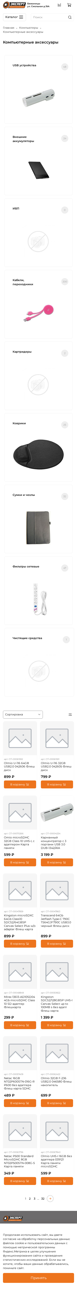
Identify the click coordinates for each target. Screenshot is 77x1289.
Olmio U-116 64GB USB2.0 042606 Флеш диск (19, 766)
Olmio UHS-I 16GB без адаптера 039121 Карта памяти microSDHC (56, 1161)
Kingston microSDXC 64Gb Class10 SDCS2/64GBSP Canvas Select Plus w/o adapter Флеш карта (20, 922)
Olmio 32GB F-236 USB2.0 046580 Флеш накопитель (56, 1081)
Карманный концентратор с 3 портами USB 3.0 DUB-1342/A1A (53, 843)
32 (42, 1198)
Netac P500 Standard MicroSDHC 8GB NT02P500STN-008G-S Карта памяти (19, 1161)
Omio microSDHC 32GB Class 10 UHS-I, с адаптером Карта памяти (19, 843)
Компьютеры (28, 27)
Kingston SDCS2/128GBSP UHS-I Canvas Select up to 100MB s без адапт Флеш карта (56, 1003)
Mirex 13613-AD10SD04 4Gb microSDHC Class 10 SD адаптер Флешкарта (19, 1002)
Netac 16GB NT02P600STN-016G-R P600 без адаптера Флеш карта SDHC (19, 1083)
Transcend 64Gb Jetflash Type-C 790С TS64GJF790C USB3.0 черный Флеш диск (56, 921)
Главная (8, 27)
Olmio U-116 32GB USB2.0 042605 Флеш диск (56, 766)
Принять (39, 1278)
